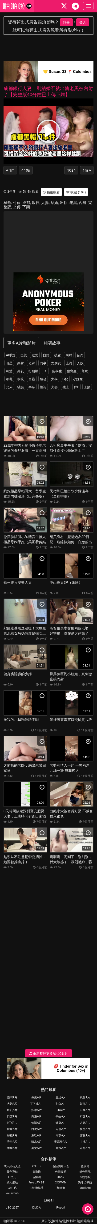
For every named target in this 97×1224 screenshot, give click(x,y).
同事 (43, 363)
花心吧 (12, 1188)
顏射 (20, 363)
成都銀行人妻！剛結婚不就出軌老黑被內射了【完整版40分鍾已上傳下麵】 (48, 91)
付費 (16, 202)
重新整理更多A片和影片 (50, 1053)
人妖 (80, 363)
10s (26, 170)
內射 (82, 202)
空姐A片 (61, 1097)
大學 (54, 379)
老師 (31, 363)
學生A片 (61, 1116)
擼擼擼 (36, 1171)
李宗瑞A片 (60, 1141)
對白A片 (61, 1103)
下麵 (26, 206)
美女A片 (36, 1148)
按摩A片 (36, 1110)
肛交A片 (85, 1116)
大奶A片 (12, 1103)
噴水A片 (36, 1141)
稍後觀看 (53, 192)
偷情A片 (36, 1122)
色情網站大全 (60, 1166)
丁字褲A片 (36, 1103)
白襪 (31, 379)
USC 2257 (12, 1207)
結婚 (54, 202)
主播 (87, 386)
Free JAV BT (36, 1182)
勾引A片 (61, 1129)
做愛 (35, 355)
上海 (69, 363)
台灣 (80, 355)
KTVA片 (12, 1122)
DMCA (36, 1207)
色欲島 (85, 1166)
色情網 (36, 1177)
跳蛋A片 (85, 1097)
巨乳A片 (12, 1110)
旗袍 (43, 386)
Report (60, 1207)
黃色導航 (12, 1171)
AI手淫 (11, 355)
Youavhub (12, 1193)
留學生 (57, 371)
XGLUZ (36, 1166)
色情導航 (60, 1171)
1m (11, 170)
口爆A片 (85, 1110)
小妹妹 (78, 379)
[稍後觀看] (87, 1209)
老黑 (73, 202)
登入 (82, 22)
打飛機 (33, 371)
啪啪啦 (8, 1220)
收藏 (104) (77, 192)
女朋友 (56, 363)
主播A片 (85, 1141)
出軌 (64, 202)
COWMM (60, 1182)
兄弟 (9, 386)
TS (45, 371)
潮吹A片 (36, 1135)
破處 (57, 355)
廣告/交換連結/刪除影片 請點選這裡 (67, 1220)
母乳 (9, 379)
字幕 (31, 386)
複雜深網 (85, 1188)
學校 (20, 379)
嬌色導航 (85, 1171)
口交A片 (12, 1116)
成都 (26, 202)
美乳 (20, 371)
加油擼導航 (36, 1188)
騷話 (20, 386)
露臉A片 (85, 1135)
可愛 (9, 371)
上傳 (16, 206)
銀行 (35, 202)
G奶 (65, 379)
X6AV (60, 1177)
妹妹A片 (12, 1129)
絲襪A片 (12, 1135)
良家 (84, 371)
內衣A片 (61, 1135)
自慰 (23, 355)
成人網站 (12, 1182)
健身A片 (61, 1122)
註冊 (66, 22)
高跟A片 (61, 1148)
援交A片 (85, 1129)
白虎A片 (36, 1129)
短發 (43, 379)
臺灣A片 (12, 1097)
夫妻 (54, 386)
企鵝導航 (85, 1177)
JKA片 (61, 1110)
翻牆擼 (61, 1188)
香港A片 (12, 1141)
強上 (65, 386)
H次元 (12, 1177)
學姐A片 (12, 1148)
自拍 (46, 355)
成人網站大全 (12, 1166)
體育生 (72, 371)
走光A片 (85, 1148)
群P (76, 386)
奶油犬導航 (85, 1182)
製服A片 (85, 1103)
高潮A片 (36, 1116)
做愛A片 (36, 1097)
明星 (9, 363)
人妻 (45, 202)
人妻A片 (85, 1122)
